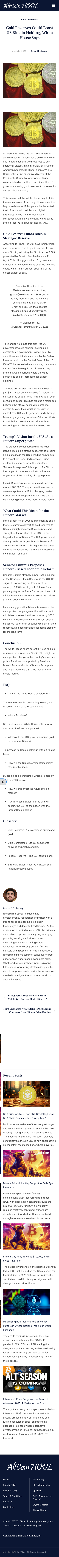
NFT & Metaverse (41, 1485)
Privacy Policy (9, 1485)
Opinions (37, 1490)
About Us (7, 1501)
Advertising (38, 1479)
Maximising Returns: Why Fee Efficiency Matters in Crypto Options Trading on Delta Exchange (27, 1325)
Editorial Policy (10, 1490)
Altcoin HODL (9, 1552)
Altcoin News (39, 1510)
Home (6, 1479)
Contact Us (8, 1507)
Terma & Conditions (12, 1496)
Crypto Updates (29, 20)
